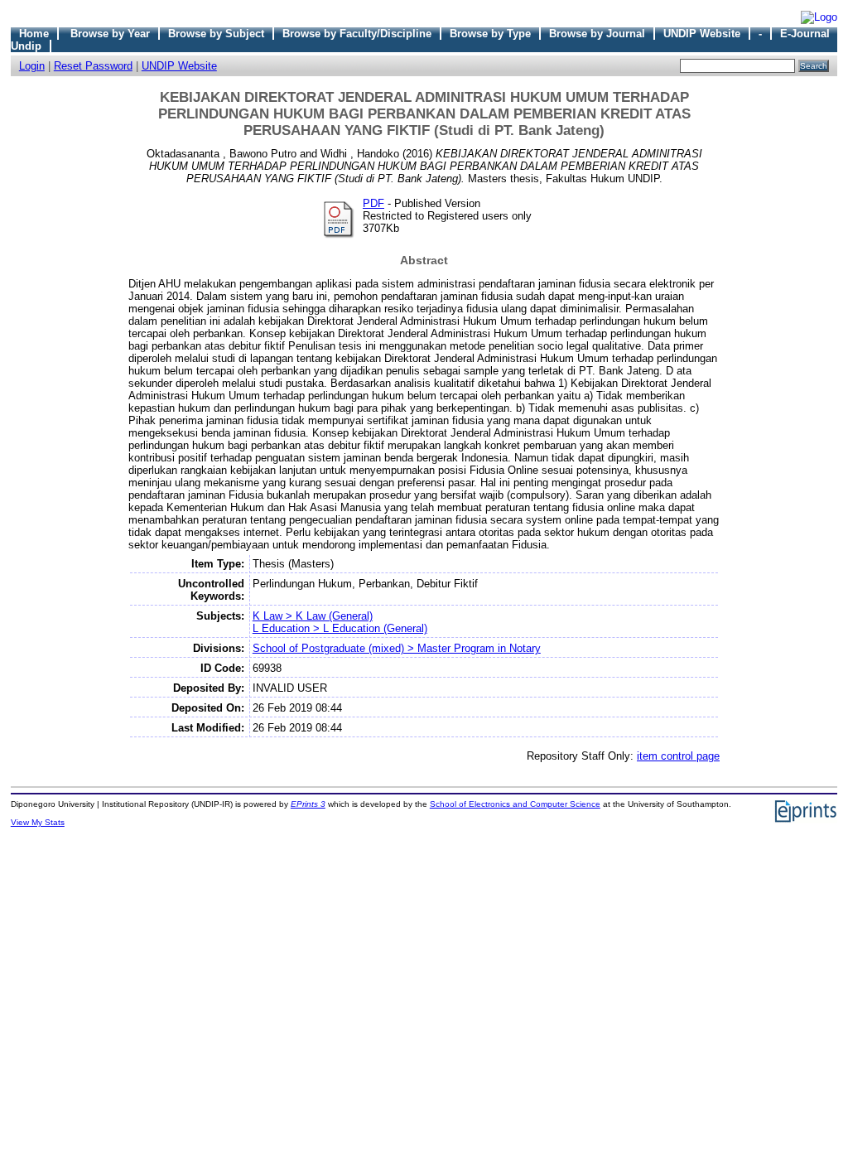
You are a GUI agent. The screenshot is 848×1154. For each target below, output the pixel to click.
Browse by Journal (597, 33)
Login (32, 66)
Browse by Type (490, 33)
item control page (678, 756)
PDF (373, 203)
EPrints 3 (308, 804)
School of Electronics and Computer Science (515, 804)
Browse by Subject (216, 33)
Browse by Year (110, 33)
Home (34, 33)
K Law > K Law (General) (313, 616)
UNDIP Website (701, 33)
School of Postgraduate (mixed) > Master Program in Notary (397, 648)
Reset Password (93, 66)
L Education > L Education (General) (340, 628)
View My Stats (38, 822)
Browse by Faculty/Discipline (356, 33)
